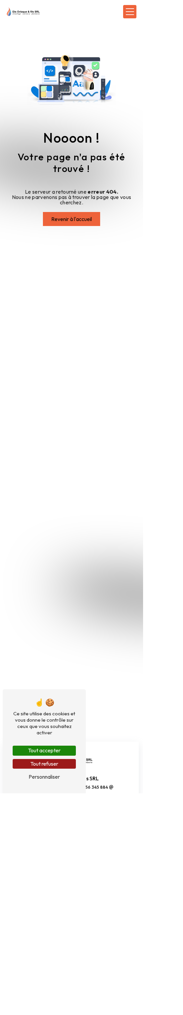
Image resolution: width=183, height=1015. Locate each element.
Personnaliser (44, 776)
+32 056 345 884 (91, 787)
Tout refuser (44, 763)
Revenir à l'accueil (71, 219)
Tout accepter (44, 750)
